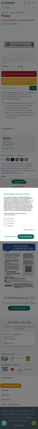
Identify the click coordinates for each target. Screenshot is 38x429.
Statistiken (10, 223)
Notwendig (10, 218)
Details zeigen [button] (28, 230)
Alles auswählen (26, 236)
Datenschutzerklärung (9, 215)
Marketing (10, 226)
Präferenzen (10, 221)
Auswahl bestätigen (10, 236)
